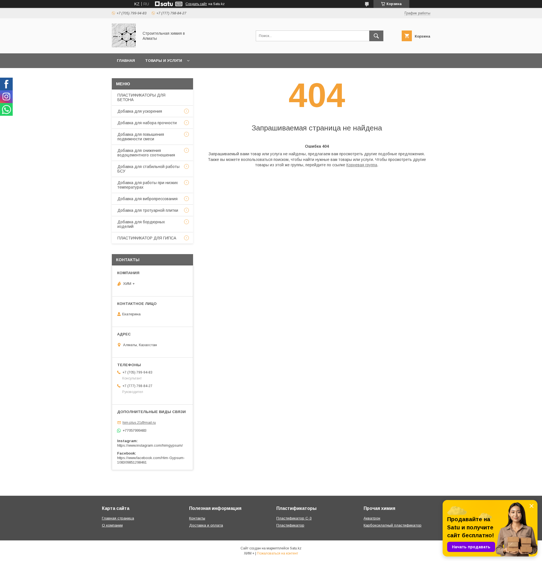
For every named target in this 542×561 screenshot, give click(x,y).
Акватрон (372, 518)
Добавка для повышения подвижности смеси (140, 136)
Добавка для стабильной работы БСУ (148, 168)
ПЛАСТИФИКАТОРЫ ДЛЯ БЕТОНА (141, 97)
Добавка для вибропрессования (147, 199)
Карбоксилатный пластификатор (392, 525)
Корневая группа (361, 165)
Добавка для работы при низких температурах (147, 184)
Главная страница (118, 518)
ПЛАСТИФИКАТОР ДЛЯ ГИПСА (146, 238)
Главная (126, 60)
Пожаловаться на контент (277, 553)
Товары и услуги (163, 60)
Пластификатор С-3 (294, 518)
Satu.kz (295, 548)
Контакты (197, 518)
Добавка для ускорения (139, 111)
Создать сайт (196, 4)
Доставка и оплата (206, 525)
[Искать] (376, 35)
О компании (112, 525)
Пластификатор (290, 525)
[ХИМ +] (124, 46)
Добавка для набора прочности (147, 123)
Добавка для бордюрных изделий (141, 224)
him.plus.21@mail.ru (139, 422)
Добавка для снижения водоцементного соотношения (146, 152)
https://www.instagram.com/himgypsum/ (150, 445)
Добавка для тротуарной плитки (147, 210)
